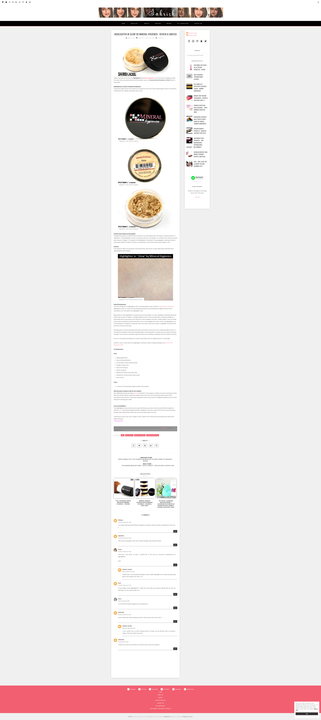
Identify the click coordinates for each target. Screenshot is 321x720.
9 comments (160, 38)
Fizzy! (120, 549)
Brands (169, 23)
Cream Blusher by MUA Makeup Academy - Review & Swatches (200, 154)
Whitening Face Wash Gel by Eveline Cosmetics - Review (200, 67)
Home (123, 23)
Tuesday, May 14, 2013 (123, 641)
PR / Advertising (183, 23)
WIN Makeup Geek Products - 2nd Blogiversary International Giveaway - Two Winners (195, 142)
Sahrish (135, 393)
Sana (119, 599)
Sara (119, 583)
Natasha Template (159, 716)
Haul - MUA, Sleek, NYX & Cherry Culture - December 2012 (200, 164)
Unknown (121, 612)
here (120, 410)
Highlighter (129, 435)
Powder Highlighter (152, 435)
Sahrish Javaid (127, 569)
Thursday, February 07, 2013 (124, 522)
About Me (134, 23)
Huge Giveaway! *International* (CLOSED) (198, 77)
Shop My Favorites (160, 700)
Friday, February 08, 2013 (124, 601)
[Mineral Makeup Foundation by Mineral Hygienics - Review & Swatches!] (144, 488)
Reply (175, 531)
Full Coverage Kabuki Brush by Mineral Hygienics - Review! (123, 502)
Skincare (158, 23)
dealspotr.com (197, 181)
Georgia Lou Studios (176, 716)
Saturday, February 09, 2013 (124, 614)
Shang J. (121, 520)
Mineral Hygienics (149, 78)
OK (307, 714)
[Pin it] (156, 445)
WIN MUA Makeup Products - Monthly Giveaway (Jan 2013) (200, 131)
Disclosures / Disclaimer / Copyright (160, 708)
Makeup (146, 23)
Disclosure (163, 427)
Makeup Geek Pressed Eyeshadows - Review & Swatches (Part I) (201, 98)
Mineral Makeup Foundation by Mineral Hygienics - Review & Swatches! (145, 503)
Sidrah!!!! (121, 536)
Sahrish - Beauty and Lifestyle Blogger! (142, 716)
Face (122, 435)
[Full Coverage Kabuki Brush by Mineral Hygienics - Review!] (123, 488)
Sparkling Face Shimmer (166, 306)
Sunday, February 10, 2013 (128, 571)
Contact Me (198, 23)
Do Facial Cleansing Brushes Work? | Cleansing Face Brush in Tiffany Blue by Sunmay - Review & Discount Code (166, 504)
